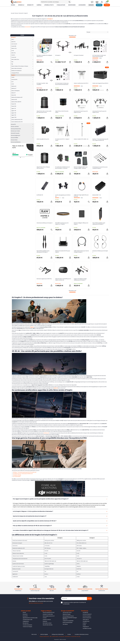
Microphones (72, 5)
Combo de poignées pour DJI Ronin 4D (62, 195)
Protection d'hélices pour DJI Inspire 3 (100, 251)
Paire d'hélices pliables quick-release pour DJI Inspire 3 (98, 223)
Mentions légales (44, 634)
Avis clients (65, 624)
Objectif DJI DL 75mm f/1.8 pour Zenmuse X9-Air (43, 167)
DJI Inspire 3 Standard (78, 55)
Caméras (39, 5)
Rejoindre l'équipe (66, 614)
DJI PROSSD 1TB (40, 195)
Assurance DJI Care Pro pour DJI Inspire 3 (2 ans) (81, 112)
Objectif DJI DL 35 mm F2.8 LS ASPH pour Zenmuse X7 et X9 (44, 112)
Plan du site (34, 634)
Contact (45, 617)
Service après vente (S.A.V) (48, 616)
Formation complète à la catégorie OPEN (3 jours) (44, 56)
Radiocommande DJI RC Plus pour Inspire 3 (62, 251)
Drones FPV (30, 5)
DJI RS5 (84, 625)
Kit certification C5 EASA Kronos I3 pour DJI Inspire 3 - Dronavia (62, 167)
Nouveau (99, 5)
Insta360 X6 (85, 612)
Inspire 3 (32, 327)
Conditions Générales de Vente (81, 634)
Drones (13, 5)
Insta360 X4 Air (86, 621)
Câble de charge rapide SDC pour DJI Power (81, 195)
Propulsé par (56, 639)
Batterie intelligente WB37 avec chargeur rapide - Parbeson (81, 167)
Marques (91, 5)
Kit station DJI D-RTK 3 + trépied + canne (62, 139)
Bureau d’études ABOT (68, 622)
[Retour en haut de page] (118, 447)
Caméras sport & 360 (27, 619)
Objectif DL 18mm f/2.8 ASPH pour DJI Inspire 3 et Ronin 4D (63, 279)
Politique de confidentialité (58, 634)
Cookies (69, 634)
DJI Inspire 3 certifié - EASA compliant (42, 84)
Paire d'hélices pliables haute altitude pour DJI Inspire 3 (43, 251)
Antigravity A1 (86, 626)
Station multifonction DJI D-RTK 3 (81, 83)
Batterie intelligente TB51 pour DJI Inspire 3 (81, 223)
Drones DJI (21, 5)
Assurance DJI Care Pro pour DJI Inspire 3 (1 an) (99, 112)
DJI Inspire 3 (57, 55)
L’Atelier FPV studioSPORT (68, 620)
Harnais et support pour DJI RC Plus (44, 278)
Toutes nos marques (27, 626)
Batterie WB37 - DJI (96, 195)
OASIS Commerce (63, 639)
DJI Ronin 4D (46, 433)
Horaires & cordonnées (48, 614)
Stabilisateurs (61, 5)
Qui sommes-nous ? (67, 612)
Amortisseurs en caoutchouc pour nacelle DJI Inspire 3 (100, 167)
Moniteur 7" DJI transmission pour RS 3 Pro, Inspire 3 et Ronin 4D (100, 139)
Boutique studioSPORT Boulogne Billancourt (70, 618)
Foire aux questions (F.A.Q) (48, 612)
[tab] (60, 499)
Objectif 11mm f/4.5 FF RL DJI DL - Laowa (62, 112)
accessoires (27, 26)
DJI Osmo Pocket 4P (87, 614)
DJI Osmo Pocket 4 (87, 616)
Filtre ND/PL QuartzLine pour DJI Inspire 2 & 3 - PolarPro (61, 223)
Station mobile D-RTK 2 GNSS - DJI (81, 139)
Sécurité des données (47, 625)
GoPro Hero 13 (86, 619)
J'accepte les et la (74, 603)
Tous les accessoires (27, 625)
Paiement (45, 621)
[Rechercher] (69, 2)
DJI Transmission (17, 476)
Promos (107, 5)
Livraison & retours (47, 619)
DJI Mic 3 (84, 623)
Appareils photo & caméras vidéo (30, 617)
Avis (100, 58)
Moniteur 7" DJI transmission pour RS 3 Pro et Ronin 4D (24, 472)
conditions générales (73, 602)
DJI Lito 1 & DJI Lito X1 (87, 617)
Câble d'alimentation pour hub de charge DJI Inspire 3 (81, 251)
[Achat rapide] (70, 62)
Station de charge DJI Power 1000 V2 (100, 83)
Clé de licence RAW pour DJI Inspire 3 (44, 223)
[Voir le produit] (51, 62)
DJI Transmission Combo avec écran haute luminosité (99, 56)
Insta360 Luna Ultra (87, 628)
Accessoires (82, 5)
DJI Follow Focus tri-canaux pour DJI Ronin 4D (23, 473)
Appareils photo (49, 5)
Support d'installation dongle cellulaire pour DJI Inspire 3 (80, 279)
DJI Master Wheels (17, 475)
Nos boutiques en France (68, 616)
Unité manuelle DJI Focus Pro (43, 139)
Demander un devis (47, 623)
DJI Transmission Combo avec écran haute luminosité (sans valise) (62, 84)
